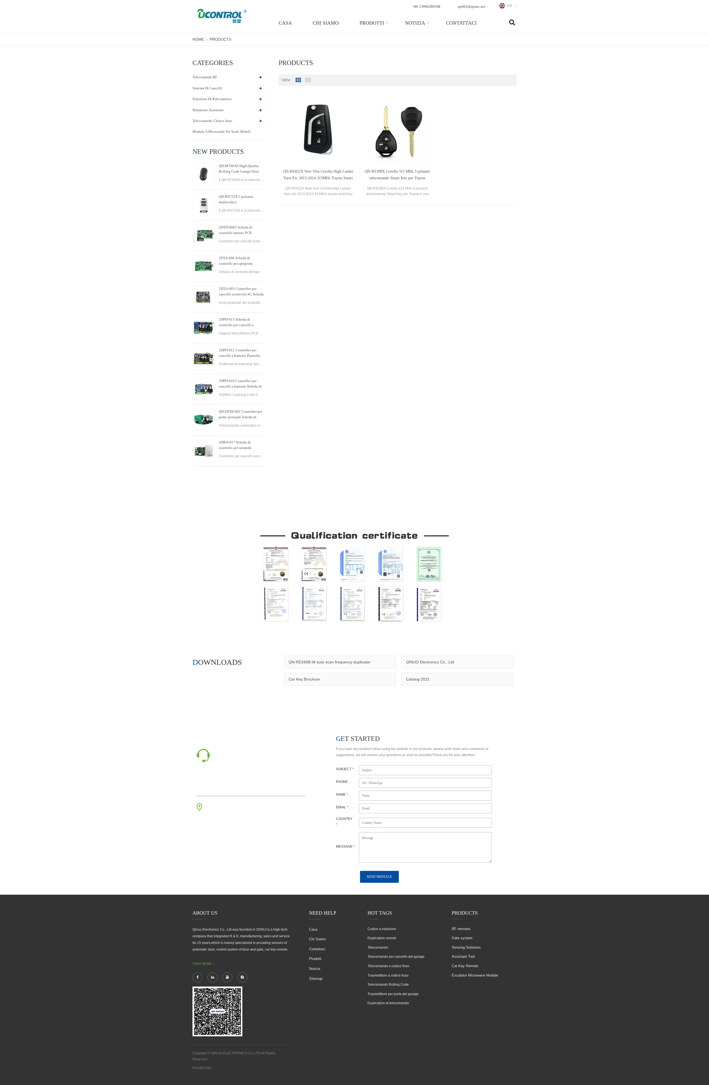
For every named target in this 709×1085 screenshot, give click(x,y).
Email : (342, 807)
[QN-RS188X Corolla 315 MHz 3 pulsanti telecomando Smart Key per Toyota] (397, 129)
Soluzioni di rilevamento (212, 99)
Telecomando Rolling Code (388, 985)
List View (308, 80)
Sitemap (315, 979)
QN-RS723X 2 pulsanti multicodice (236, 199)
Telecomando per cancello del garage (396, 957)
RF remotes (461, 929)
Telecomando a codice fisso (388, 966)
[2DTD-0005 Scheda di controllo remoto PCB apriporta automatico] (203, 236)
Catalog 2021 (418, 679)
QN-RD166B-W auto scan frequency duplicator (330, 662)
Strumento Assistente (208, 110)
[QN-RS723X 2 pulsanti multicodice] (203, 205)
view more (202, 964)
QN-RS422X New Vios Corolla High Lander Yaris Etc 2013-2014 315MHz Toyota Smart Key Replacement (318, 175)
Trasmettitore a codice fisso (388, 975)
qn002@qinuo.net (471, 6)
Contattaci (461, 23)
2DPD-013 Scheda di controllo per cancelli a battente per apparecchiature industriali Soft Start (240, 322)
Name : (342, 794)
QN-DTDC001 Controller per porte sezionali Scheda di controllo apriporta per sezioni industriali (240, 414)
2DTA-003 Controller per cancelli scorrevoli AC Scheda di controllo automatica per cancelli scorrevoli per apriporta (241, 292)
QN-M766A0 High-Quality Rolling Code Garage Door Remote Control (239, 169)
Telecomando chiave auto (212, 121)
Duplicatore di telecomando (388, 1003)
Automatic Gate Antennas (234, 1068)
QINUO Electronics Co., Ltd (430, 662)
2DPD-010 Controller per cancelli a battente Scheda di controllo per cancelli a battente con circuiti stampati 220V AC (241, 384)
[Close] (702, 134)
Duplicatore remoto (382, 938)
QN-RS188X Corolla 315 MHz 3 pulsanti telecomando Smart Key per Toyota (397, 174)
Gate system (462, 938)
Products (220, 39)
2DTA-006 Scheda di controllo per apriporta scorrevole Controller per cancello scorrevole (237, 261)
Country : (344, 822)
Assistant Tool (463, 956)
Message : (345, 846)
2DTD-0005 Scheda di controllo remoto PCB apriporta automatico (235, 230)
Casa (285, 23)
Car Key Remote (465, 966)
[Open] (702, 94)
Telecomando (378, 947)
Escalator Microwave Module (475, 975)
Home (198, 39)
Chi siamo (326, 23)
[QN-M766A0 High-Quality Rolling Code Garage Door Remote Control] (203, 174)
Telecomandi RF (204, 77)
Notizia (415, 23)
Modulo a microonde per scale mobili (221, 131)
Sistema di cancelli (207, 88)
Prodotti (371, 23)
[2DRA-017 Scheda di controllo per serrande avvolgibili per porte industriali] (203, 451)
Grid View (298, 80)
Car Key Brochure (304, 679)
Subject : (345, 769)
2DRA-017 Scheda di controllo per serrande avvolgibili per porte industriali (235, 445)
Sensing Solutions (466, 947)
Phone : (343, 782)
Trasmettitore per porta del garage (393, 994)
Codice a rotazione (382, 929)
